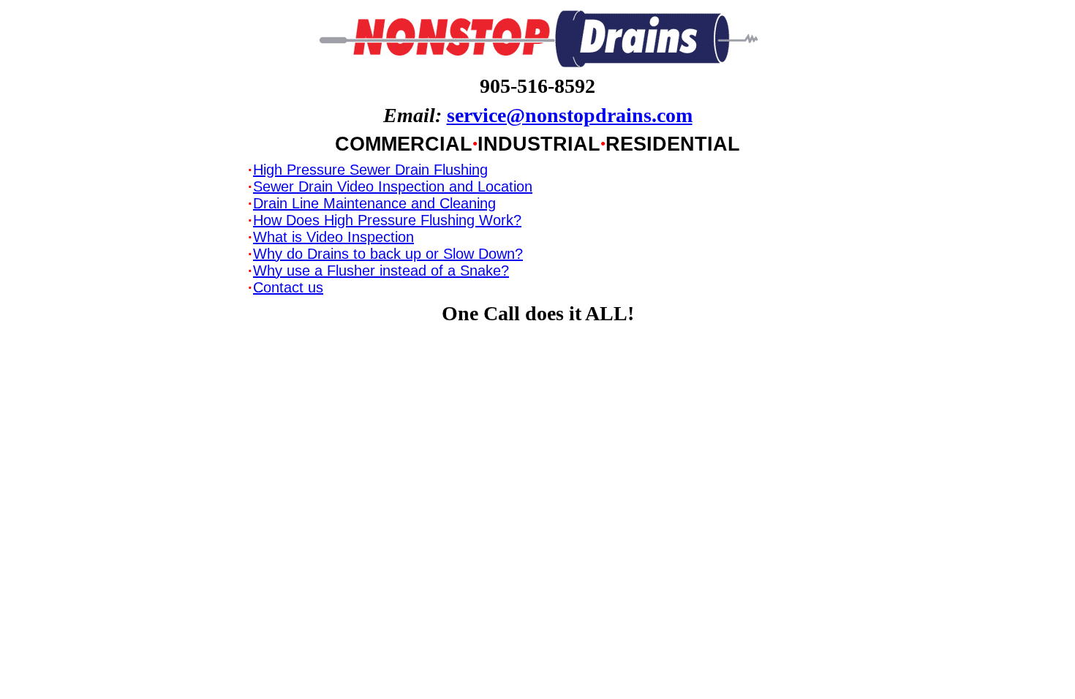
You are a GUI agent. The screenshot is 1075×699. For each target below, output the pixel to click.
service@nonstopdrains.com (570, 115)
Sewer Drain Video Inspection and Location (392, 186)
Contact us (288, 287)
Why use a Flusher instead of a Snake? (381, 270)
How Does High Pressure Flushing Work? (387, 220)
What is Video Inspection (333, 237)
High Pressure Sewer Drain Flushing (370, 170)
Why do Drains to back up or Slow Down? (388, 254)
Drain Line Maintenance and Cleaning (374, 203)
